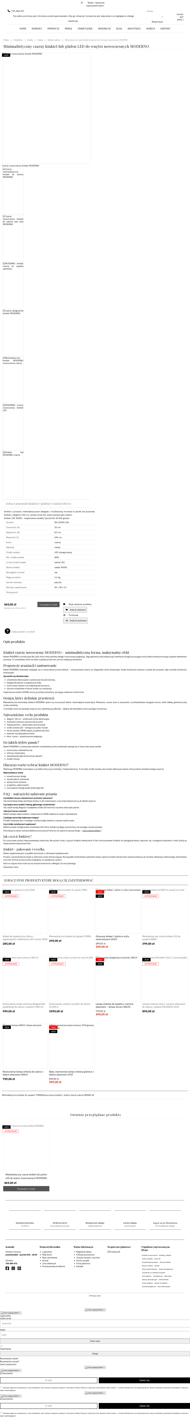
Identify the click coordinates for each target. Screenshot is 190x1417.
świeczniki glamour (166, 1269)
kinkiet (157, 1266)
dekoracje (168, 1276)
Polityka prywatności (85, 1254)
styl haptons (147, 1276)
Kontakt (166, 28)
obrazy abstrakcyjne (149, 1279)
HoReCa (150, 28)
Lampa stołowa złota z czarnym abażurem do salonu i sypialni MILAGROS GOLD (163, 1005)
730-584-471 (17, 11)
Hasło (2, 1329)
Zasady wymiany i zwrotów (88, 1257)
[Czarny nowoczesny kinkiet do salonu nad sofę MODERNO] (13, 238)
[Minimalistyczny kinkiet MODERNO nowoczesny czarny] (13, 379)
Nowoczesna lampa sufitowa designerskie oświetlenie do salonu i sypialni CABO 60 (24, 1005)
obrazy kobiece (165, 1262)
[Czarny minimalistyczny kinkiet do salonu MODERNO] (13, 191)
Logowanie (47, 1252)
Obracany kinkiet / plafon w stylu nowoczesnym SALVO (112, 938)
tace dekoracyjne (164, 1286)
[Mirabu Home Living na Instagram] (14, 1269)
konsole (157, 1259)
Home (23, 28)
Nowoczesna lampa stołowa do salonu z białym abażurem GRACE (23, 1073)
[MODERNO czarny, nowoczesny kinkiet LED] (13, 427)
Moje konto (47, 1254)
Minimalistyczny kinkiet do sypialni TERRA (70, 936)
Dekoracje (104, 28)
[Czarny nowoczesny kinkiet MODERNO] (47, 108)
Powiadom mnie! (48, 604)
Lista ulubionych (49, 1263)
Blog (119, 28)
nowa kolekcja (147, 1283)
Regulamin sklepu (84, 1252)
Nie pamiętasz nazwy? (9, 1361)
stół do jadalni (147, 1259)
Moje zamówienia (49, 1257)
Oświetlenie (85, 28)
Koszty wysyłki (82, 1260)
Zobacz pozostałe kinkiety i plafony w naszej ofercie (38, 503)
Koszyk (45, 1260)
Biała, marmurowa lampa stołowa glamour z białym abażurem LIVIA (71, 1073)
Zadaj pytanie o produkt (23, 631)
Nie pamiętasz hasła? (9, 1358)
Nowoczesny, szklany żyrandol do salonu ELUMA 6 (69, 1005)
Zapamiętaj (5, 1348)
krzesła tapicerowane (150, 1262)
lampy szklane (147, 1266)
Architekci (134, 28)
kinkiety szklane (165, 1255)
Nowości (37, 28)
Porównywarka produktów (53, 1266)
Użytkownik (5, 1318)
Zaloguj (95, 1354)
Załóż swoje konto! (8, 1364)
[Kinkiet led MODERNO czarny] (13, 474)
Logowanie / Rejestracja (157, 16)
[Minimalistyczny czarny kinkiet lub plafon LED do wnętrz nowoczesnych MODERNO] (26, 1147)
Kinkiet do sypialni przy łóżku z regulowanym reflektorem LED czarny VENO (25, 938)
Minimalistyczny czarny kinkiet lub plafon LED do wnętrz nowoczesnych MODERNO (26, 1176)
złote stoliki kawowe (149, 1269)
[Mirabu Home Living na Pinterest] (20, 1269)
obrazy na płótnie (160, 1283)
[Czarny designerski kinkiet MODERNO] (13, 332)
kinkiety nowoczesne (150, 1255)
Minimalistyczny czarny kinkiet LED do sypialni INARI (161, 938)
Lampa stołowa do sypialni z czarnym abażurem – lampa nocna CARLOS (114, 1005)
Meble (68, 28)
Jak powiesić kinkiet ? (91, 830)
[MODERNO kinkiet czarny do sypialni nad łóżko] (13, 285)
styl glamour (158, 1276)
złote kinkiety (164, 1279)
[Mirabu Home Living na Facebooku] (8, 1269)
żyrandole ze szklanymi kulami (153, 1273)
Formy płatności (83, 1263)
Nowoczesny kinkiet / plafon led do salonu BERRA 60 (68, 1095)
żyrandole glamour (149, 1286)
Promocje (53, 28)
